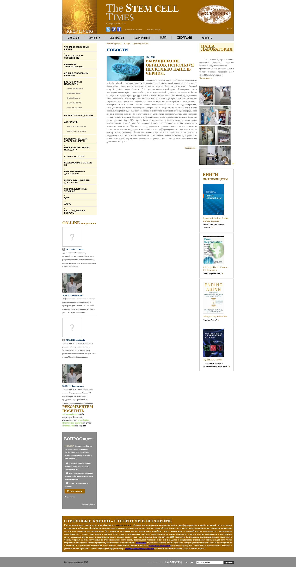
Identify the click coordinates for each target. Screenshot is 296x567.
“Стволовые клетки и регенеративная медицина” (216, 365)
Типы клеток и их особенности (73, 57)
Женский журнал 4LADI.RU (72, 563)
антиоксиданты (74, 93)
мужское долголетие (76, 126)
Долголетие (70, 122)
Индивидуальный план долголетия (77, 181)
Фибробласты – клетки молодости (76, 149)
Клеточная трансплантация (73, 65)
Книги (210, 174)
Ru (227, 28)
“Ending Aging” (211, 320)
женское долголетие (76, 131)
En (231, 28)
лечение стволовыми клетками (139, 548)
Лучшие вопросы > (88, 504)
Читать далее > (205, 77)
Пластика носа (68, 425)
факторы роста (74, 103)
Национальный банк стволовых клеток (75, 140)
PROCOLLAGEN (74, 108)
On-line (79, 223)
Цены (67, 198)
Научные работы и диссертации (74, 172)
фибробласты (73, 98)
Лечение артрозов (74, 156)
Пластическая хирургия (72, 422)
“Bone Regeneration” (213, 273)
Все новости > (191, 147)
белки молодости (75, 88)
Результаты (70, 496)
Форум (67, 204)
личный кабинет (133, 30)
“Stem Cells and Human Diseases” (213, 226)
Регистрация (154, 30)
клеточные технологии (159, 545)
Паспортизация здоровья (78, 115)
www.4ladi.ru (83, 419)
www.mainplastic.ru (70, 414)
